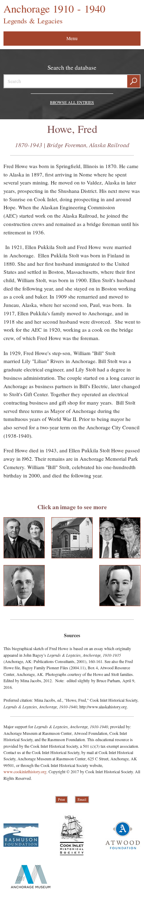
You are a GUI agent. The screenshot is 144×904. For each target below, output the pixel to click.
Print (61, 799)
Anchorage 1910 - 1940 (54, 13)
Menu (72, 38)
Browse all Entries (72, 102)
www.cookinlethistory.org (24, 771)
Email (82, 799)
